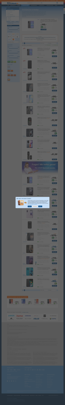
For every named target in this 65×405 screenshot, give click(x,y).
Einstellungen (35, 206)
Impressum (35, 204)
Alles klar (29, 206)
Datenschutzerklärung (31, 204)
